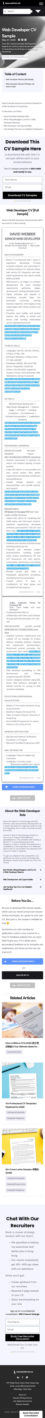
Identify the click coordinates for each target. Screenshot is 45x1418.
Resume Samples (22, 1404)
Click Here (27, 1389)
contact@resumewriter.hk (25, 1386)
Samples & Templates (15, 1118)
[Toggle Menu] (41, 4)
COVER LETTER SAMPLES (15, 57)
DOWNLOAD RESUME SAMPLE (24, 787)
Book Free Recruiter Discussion (22, 1338)
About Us (22, 1395)
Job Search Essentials (15, 1112)
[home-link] (18, 1378)
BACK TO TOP (23, 798)
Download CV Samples (22, 195)
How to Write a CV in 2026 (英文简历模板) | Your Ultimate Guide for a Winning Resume (22, 1046)
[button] (31, 1414)
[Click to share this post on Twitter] (22, 40)
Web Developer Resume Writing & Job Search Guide (20, 85)
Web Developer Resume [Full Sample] (19, 79)
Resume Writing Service (22, 1398)
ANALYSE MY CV (22, 975)
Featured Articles (14, 1052)
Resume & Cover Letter (16, 1184)
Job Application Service (22, 1401)
